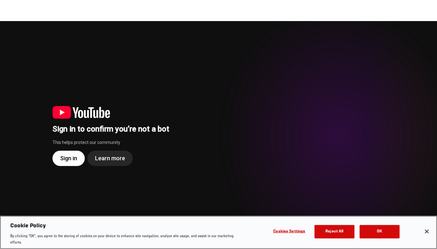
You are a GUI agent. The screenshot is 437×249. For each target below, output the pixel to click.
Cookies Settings (289, 232)
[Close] (427, 231)
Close (425, 34)
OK (379, 232)
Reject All (334, 232)
